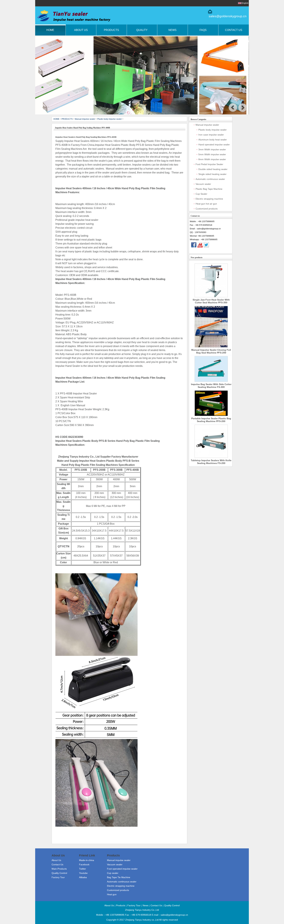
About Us (81, 30)
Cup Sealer (201, 194)
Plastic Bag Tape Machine (209, 189)
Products (111, 30)
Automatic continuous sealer (210, 179)
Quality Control (59, 873)
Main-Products (59, 868)
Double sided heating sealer (212, 169)
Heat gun (112, 894)
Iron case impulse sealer (211, 134)
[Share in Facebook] (193, 244)
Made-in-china (86, 860)
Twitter (82, 868)
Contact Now (210, 250)
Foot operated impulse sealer (122, 868)
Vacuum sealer (203, 184)
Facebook (84, 864)
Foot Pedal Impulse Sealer (209, 164)
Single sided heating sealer (212, 174)
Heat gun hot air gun (206, 203)
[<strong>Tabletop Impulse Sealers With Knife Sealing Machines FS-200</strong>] (211, 441)
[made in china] (200, 244)
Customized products (207, 208)
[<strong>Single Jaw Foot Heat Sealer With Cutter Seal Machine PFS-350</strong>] (211, 280)
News (172, 30)
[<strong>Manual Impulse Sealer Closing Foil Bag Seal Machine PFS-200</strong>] (211, 326)
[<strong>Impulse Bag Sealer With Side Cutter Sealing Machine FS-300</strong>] (211, 369)
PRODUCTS (67, 119)
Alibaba (83, 877)
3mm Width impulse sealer (212, 149)
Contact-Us (57, 864)
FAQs (203, 30)
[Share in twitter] (206, 244)
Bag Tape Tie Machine (118, 877)
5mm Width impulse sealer (212, 154)
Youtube (83, 873)
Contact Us (233, 30)
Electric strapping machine (209, 198)
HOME (56, 119)
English (245, 3)
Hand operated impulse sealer (214, 144)
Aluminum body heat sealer (212, 139)
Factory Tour (58, 877)
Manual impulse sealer (85, 119)
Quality (142, 30)
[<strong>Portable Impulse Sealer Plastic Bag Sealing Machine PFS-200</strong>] (211, 403)
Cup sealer (112, 873)
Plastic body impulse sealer (109, 119)
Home (50, 30)
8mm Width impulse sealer (212, 159)
